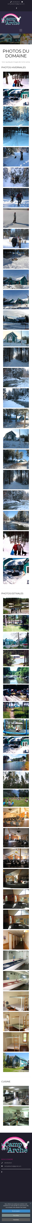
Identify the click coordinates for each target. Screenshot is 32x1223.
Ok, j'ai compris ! (16, 1211)
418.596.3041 (16, 2)
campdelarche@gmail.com (16, 4)
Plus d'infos (16, 1215)
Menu (21, 30)
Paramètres (16, 1219)
